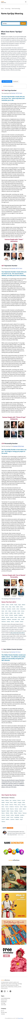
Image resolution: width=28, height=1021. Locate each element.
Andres (12, 815)
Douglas (19, 802)
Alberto (23, 604)
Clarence (11, 804)
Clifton (11, 813)
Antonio (20, 617)
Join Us (2, 1010)
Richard (7, 802)
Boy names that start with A (17, 632)
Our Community (7, 81)
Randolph (17, 815)
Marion (20, 813)
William (7, 800)
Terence (3, 821)
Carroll (3, 819)
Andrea (21, 621)
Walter (15, 802)
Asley (10, 606)
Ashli (6, 611)
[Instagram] (4, 991)
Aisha (22, 613)
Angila (15, 604)
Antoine (6, 613)
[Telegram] (10, 991)
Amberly (11, 615)
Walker (3, 802)
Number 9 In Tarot (16, 599)
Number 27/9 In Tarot (18, 446)
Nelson (3, 813)
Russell (6, 804)
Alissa (15, 617)
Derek (25, 806)
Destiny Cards (4, 999)
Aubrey (8, 621)
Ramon (24, 808)
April (24, 617)
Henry (3, 800)
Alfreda (3, 617)
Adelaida (9, 619)
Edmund (3, 817)
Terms (19, 1018)
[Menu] (25, 2)
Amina (22, 611)
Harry (3, 804)
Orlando (8, 815)
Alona (6, 606)
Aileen (18, 613)
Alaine (22, 619)
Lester (20, 808)
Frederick (12, 806)
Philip (15, 804)
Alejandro (4, 619)
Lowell (7, 817)
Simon (11, 817)
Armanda (14, 611)
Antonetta (8, 608)
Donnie (3, 815)
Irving (21, 817)
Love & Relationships (5, 998)
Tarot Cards (3, 1004)
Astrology (3, 1003)
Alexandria (22, 608)
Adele (15, 613)
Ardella (11, 613)
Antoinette (14, 619)
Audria (7, 604)
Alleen (9, 611)
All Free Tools (4, 1012)
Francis (6, 806)
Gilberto (7, 819)
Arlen (19, 619)
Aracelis (13, 608)
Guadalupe (16, 817)
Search (23, 23)
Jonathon (22, 815)
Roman (19, 800)
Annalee (17, 621)
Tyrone (20, 811)
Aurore (6, 615)
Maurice (12, 808)
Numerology (7, 8)
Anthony (3, 608)
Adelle (17, 606)
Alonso (12, 621)
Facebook (15, 81)
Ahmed (7, 617)
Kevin (11, 802)
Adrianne (4, 621)
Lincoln (23, 800)
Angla (19, 604)
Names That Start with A (9, 602)
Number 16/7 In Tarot (16, 93)
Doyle (21, 819)
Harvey (11, 811)
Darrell (7, 808)
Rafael (8, 811)
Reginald (3, 811)
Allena (13, 606)
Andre (18, 611)
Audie (3, 606)
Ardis (3, 615)
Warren (3, 808)
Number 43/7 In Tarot (16, 268)
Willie (23, 802)
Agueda (15, 615)
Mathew (16, 811)
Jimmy (19, 804)
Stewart (17, 819)
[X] (7, 991)
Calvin (21, 806)
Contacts (3, 1014)
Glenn (3, 806)
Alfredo (7, 813)
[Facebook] (2, 991)
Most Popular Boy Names (9, 795)
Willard (15, 813)
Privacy (22, 1018)
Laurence (12, 819)
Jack (11, 800)
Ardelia (3, 604)
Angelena (20, 615)
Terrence (24, 813)
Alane (3, 611)
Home (2, 8)
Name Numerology (16, 8)
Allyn (3, 613)
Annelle (11, 604)
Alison (17, 608)
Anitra (21, 606)
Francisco (17, 806)
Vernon (16, 808)
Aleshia (11, 617)
